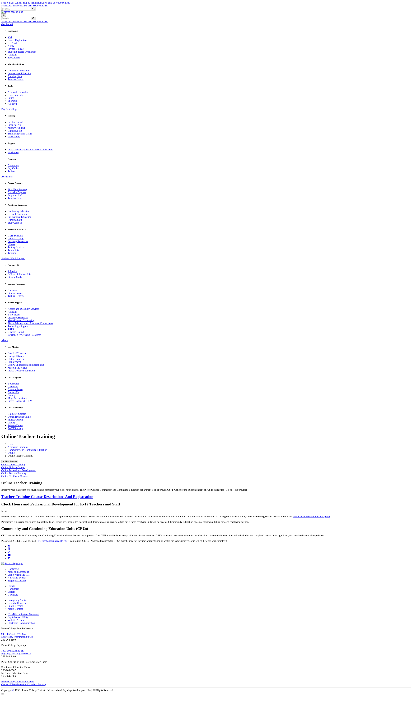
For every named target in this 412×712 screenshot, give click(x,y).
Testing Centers (15, 247)
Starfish (30, 5)
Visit (10, 37)
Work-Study (14, 136)
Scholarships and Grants (20, 133)
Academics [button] (7, 176)
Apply (11, 46)
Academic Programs (18, 447)
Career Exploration (17, 40)
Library (11, 244)
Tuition (11, 171)
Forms (11, 98)
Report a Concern (17, 603)
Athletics (12, 271)
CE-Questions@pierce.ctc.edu (52, 541)
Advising (12, 54)
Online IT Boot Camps (13, 467)
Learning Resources (18, 241)
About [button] (4, 340)
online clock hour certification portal (311, 516)
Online (11, 452)
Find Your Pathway (17, 189)
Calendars (13, 386)
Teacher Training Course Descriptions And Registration (47, 497)
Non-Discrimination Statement (23, 614)
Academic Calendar (18, 92)
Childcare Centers (17, 413)
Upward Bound (16, 332)
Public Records (15, 606)
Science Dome (15, 425)
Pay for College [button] (9, 109)
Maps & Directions (17, 398)
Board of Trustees (17, 353)
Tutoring (12, 253)
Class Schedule (15, 95)
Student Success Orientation (22, 51)
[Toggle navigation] (3, 15)
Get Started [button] (7, 24)
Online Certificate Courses (14, 476)
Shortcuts (6, 5)
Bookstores (13, 383)
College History (16, 356)
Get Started (13, 43)
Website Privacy (16, 620)
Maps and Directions (18, 571)
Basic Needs (14, 314)
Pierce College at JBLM (20, 401)
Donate (11, 586)
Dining (11, 395)
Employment (14, 362)
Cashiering (13, 165)
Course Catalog (15, 238)
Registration (14, 57)
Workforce (13, 152)
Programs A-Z (15, 195)
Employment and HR (18, 574)
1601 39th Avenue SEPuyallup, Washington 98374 (16, 652)
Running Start (15, 76)
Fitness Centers (15, 293)
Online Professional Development (18, 470)
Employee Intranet (17, 580)
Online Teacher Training (13, 473)
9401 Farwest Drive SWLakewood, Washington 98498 (17, 635)
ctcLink (22, 5)
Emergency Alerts (17, 600)
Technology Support (18, 326)
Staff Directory (15, 428)
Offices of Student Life (19, 274)
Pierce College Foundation (21, 370)
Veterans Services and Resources (24, 334)
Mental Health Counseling (21, 320)
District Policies (16, 359)
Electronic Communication (21, 623)
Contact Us (13, 392)
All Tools (12, 103)
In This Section (10, 461)
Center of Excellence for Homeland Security (23, 684)
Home (11, 444)
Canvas (14, 5)
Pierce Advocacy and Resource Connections (30, 149)
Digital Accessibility (18, 617)
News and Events (17, 577)
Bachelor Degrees (17, 192)
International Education (19, 73)
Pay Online (13, 168)
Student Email (41, 5)
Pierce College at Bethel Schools (17, 681)
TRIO (11, 329)
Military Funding (16, 127)
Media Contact (15, 608)
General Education (17, 214)
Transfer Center (15, 79)
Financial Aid (14, 125)
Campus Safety (15, 389)
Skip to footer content (59, 2)
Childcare (13, 290)
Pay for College (16, 48)
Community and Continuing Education (27, 449)
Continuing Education (19, 70)
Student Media (15, 277)
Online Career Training (13, 464)
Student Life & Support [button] (13, 258)
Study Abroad (15, 222)
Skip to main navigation (35, 2)
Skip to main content (11, 2)
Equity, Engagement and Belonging (26, 364)
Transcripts (13, 250)
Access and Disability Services (23, 308)
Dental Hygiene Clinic (19, 416)
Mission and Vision (17, 367)
